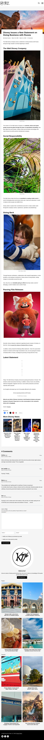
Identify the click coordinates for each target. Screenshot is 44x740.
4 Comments (30, 38)
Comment (4, 512)
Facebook (12, 403)
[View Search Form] (38, 3)
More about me (21, 577)
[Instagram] (8, 736)
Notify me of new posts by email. (10, 539)
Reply (41, 455)
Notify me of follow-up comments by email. (12, 536)
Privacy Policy (19, 733)
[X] (5, 736)
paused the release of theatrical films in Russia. (22, 345)
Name (3, 532)
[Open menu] (42, 3)
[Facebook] (2, 736)
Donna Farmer (8, 38)
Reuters (9, 406)
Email (17, 532)
